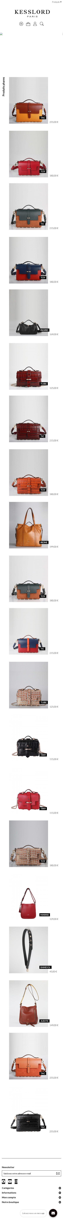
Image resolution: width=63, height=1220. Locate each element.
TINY (43, 754)
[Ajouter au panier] (28, 100)
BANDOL (45, 967)
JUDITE (44, 1020)
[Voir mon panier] (28, 24)
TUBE (43, 383)
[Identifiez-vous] (35, 23)
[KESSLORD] (31, 14)
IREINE (43, 542)
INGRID (44, 330)
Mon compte (9, 1197)
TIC (42, 223)
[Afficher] (35, 100)
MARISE (44, 914)
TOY (42, 171)
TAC (42, 117)
